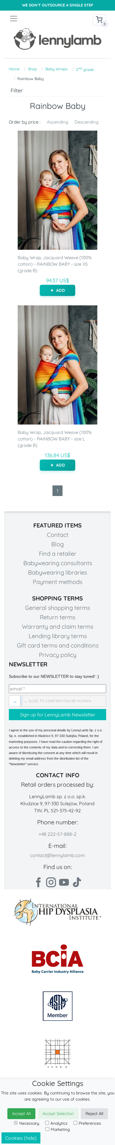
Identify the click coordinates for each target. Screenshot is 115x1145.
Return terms (57, 617)
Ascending (57, 122)
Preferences (90, 1123)
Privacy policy (57, 654)
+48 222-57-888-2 (57, 834)
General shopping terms (57, 607)
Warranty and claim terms (57, 626)
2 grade (85, 69)
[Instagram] (51, 882)
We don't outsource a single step (57, 5)
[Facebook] (38, 882)
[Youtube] (64, 882)
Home (14, 68)
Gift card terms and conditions (57, 645)
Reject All (94, 1113)
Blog (57, 544)
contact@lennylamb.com (57, 855)
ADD (60, 290)
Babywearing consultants (57, 563)
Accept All (21, 1113)
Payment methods (57, 581)
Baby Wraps (56, 68)
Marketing (60, 1129)
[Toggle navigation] (33, 18)
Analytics (59, 1123)
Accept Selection (58, 1113)
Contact (57, 534)
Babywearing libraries (57, 572)
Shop (32, 68)
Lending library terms (58, 636)
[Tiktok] (77, 882)
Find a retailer (57, 553)
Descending (86, 122)
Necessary (29, 1123)
